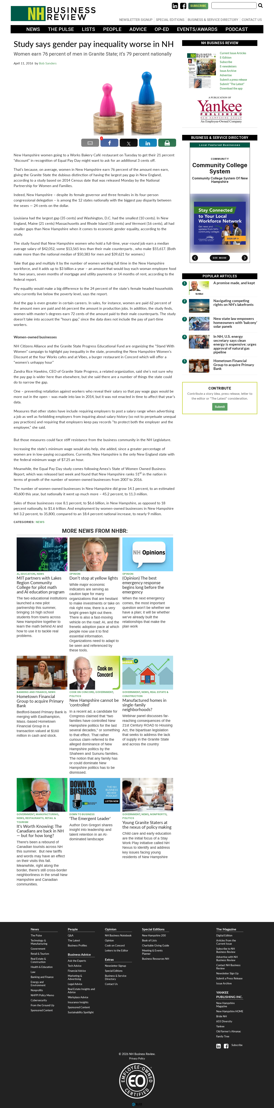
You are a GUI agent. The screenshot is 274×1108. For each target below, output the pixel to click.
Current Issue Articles (233, 53)
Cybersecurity (39, 1000)
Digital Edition (224, 935)
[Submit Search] (260, 5)
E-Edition (225, 57)
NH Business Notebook (118, 935)
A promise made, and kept (234, 283)
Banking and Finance (32, 692)
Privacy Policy (137, 1058)
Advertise (226, 75)
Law (33, 972)
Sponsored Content (42, 1010)
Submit (220, 406)
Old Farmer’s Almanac (228, 1031)
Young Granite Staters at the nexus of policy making (147, 825)
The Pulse (61, 29)
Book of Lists (149, 940)
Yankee (220, 1026)
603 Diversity (224, 1021)
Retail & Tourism (40, 953)
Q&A (70, 935)
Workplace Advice (78, 997)
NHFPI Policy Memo (42, 995)
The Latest (74, 940)
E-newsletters (228, 66)
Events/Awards (197, 29)
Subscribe (198, 6)
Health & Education (42, 967)
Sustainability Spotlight (81, 1012)
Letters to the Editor (116, 950)
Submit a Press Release (229, 978)
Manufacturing (47, 814)
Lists (88, 29)
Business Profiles (77, 945)
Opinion (74, 573)
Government (104, 692)
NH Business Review (53, 13)
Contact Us (252, 20)
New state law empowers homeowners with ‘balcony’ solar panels (235, 322)
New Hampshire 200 (154, 935)
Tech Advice (74, 966)
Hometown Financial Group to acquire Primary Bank (40, 701)
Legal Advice (75, 984)
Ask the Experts (77, 960)
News (33, 29)
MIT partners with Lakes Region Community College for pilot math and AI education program (41, 585)
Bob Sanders (48, 63)
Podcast (236, 29)
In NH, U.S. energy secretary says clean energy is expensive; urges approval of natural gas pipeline (234, 344)
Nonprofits (158, 814)
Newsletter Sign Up (227, 973)
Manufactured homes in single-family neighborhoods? (144, 705)
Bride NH (221, 1016)
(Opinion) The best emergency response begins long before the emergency (143, 585)
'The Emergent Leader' (90, 819)
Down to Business (81, 814)
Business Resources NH (155, 958)
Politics (75, 696)
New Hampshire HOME (229, 1011)
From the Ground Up (42, 1005)
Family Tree (222, 1036)
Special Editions (170, 20)
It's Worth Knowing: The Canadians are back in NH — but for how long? (40, 831)
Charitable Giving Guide (155, 945)
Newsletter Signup (135, 20)
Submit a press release (233, 79)
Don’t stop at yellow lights (93, 578)
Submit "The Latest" (232, 84)
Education (28, 573)
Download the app (231, 88)
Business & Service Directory (213, 20)
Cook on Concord (81, 692)
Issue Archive (228, 71)
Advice (138, 29)
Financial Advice (77, 971)
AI (18, 573)
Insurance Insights (78, 1002)
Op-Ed (162, 29)
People (112, 29)
